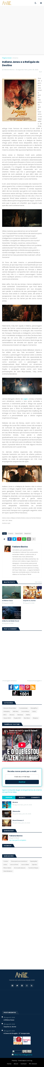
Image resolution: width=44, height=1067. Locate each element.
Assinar (22, 782)
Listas (34, 711)
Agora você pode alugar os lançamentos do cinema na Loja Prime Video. (22, 791)
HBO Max (15, 711)
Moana (15, 802)
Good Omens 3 (18, 820)
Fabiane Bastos (20, 546)
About (16, 1064)
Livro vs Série (25, 864)
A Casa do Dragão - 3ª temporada (17, 1033)
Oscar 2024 (18, 533)
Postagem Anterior (10, 681)
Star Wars (27, 718)
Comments (35, 797)
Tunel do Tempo (33, 868)
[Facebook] (9, 539)
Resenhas (28, 533)
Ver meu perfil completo (17, 840)
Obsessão (16, 811)
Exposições (33, 861)
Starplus (35, 718)
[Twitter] (14, 539)
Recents (22, 797)
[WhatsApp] (24, 539)
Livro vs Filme (14, 864)
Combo (6, 861)
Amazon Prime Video (10, 708)
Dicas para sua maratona (19, 861)
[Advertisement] (22, 30)
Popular (9, 797)
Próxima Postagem (34, 681)
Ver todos (38, 582)
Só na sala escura (19, 868)
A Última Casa (7, 601)
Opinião (34, 864)
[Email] (29, 539)
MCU (5, 715)
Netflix (28, 715)
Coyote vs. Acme (29, 601)
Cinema (15, 58)
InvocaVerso (25, 711)
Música (12, 715)
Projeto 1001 (17, 718)
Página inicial (6, 58)
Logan (25, 399)
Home (9, 1064)
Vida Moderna (8, 871)
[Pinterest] (19, 539)
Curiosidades (23, 708)
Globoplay (7, 711)
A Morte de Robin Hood (10, 621)
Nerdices (20, 715)
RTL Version (33, 1064)
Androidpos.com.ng (25, 1061)
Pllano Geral (7, 868)
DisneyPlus (34, 708)
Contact (24, 1064)
